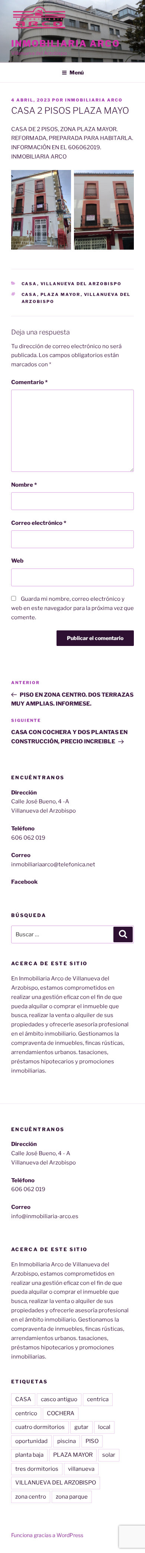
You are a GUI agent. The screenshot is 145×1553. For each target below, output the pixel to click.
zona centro (30, 1496)
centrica (98, 1399)
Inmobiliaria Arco (65, 43)
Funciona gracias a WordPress (47, 1535)
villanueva (81, 1469)
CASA (29, 294)
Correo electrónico (38, 523)
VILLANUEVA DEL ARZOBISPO (55, 1482)
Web (17, 560)
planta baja (29, 1455)
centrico (26, 1413)
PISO (92, 1441)
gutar (81, 1427)
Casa (29, 283)
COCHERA (60, 1413)
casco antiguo (59, 1399)
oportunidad (31, 1441)
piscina (66, 1441)
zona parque (72, 1496)
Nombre (24, 484)
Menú (77, 72)
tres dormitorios (36, 1469)
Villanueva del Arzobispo (81, 283)
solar (108, 1455)
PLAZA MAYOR (61, 294)
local (104, 1427)
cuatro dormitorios (40, 1427)
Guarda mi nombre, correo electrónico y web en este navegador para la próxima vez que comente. (72, 608)
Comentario (29, 382)
